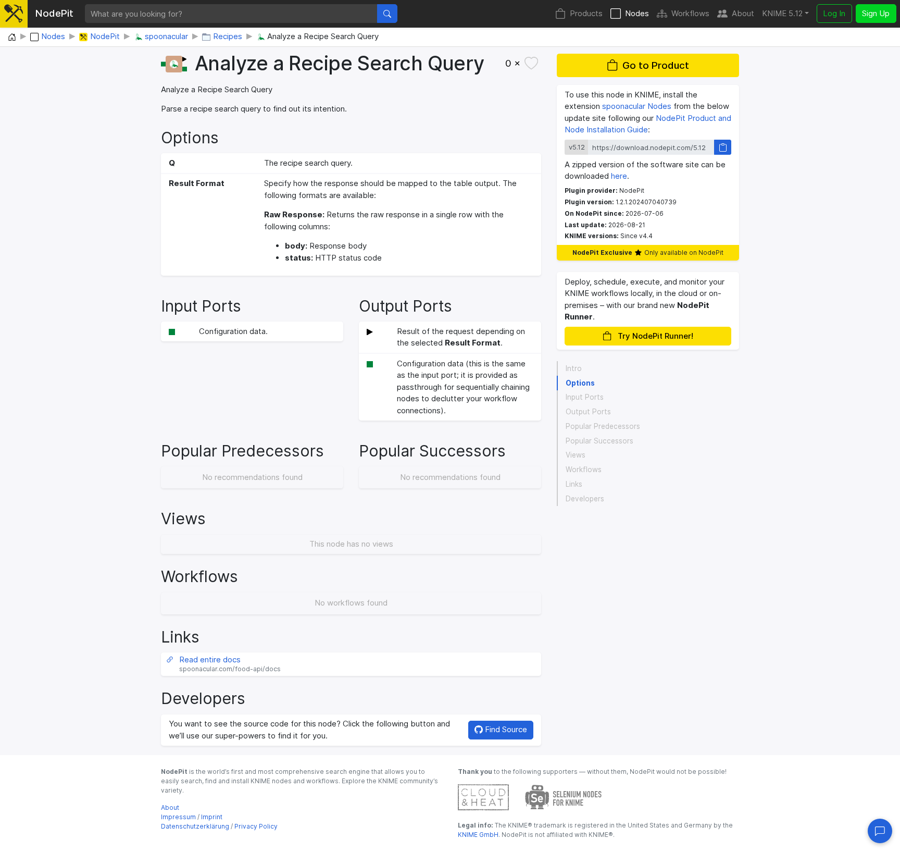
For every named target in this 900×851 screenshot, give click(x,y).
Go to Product (655, 65)
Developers (585, 499)
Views (575, 455)
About (743, 13)
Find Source (505, 729)
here (619, 176)
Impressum (178, 817)
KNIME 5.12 (782, 13)
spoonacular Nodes (636, 106)
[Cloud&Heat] (483, 796)
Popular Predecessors (603, 426)
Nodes (637, 13)
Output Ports (588, 412)
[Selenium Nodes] (563, 796)
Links (574, 484)
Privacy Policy (256, 826)
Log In (834, 13)
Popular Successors (599, 441)
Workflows (690, 13)
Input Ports (585, 397)
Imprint (211, 817)
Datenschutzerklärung (195, 826)
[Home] (12, 37)
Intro (574, 368)
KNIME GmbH (478, 834)
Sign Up (876, 13)
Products (586, 13)
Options (580, 383)
